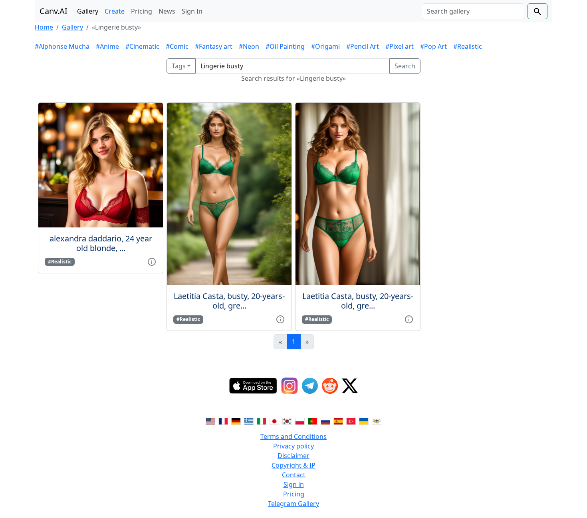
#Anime (107, 46)
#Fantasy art (213, 46)
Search (405, 66)
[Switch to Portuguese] (312, 420)
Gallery (87, 11)
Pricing (141, 11)
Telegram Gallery (293, 503)
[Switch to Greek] (249, 420)
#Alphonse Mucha (62, 46)
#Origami (325, 46)
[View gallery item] (152, 261)
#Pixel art (399, 46)
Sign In (192, 11)
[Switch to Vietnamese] (376, 420)
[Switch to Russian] (325, 420)
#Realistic (467, 46)
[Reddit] (330, 386)
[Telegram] (310, 386)
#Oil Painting (285, 46)
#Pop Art (433, 46)
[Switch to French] (223, 420)
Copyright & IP (293, 465)
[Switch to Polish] (300, 420)
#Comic (177, 46)
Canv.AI (53, 11)
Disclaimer (293, 455)
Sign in (294, 484)
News (167, 11)
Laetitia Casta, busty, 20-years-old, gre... (229, 301)
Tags (179, 66)
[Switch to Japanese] (274, 420)
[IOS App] (253, 386)
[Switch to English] (210, 420)
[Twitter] (350, 386)
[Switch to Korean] (287, 420)
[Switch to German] (236, 420)
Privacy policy (293, 446)
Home (44, 27)
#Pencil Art (362, 46)
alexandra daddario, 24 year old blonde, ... (101, 243)
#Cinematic (142, 46)
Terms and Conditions (293, 436)
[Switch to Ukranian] (364, 420)
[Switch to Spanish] (338, 420)
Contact (293, 474)
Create (115, 11)
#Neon (249, 46)
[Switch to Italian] (261, 420)
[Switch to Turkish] (351, 420)
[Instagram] (289, 385)
